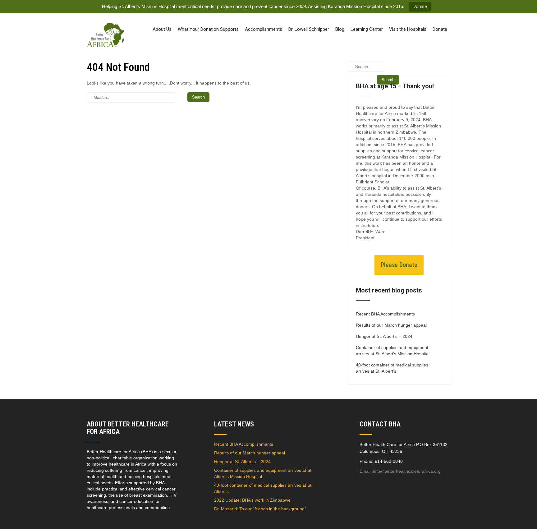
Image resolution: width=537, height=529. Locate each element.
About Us (162, 29)
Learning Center (367, 29)
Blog (339, 29)
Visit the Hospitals (407, 29)
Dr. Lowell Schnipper (308, 29)
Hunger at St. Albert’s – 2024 (384, 336)
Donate (419, 6)
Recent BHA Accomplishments (385, 313)
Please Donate (399, 265)
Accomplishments (263, 29)
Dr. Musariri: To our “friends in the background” (260, 508)
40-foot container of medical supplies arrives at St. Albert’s (392, 368)
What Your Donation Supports (208, 29)
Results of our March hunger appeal (391, 325)
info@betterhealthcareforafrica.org (407, 471)
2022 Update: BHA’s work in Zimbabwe (252, 500)
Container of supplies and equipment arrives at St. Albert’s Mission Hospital (392, 350)
